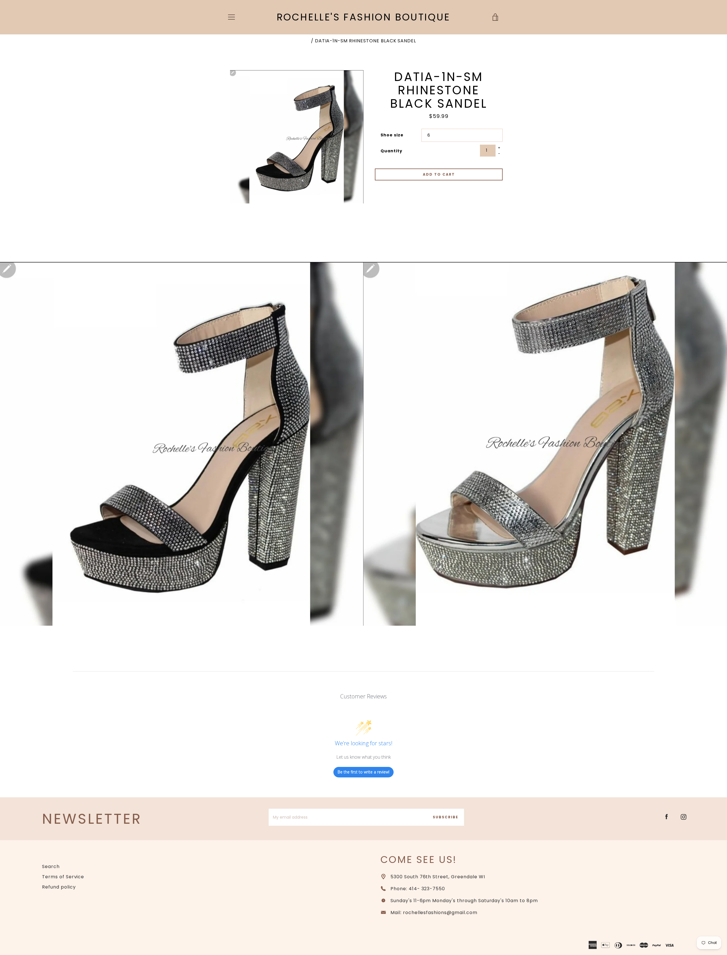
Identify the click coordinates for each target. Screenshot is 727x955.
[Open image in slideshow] (297, 136)
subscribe (445, 817)
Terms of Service (63, 876)
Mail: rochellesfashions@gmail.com (433, 912)
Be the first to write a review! (363, 772)
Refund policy (59, 887)
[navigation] (231, 17)
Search (51, 866)
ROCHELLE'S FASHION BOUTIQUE (363, 17)
